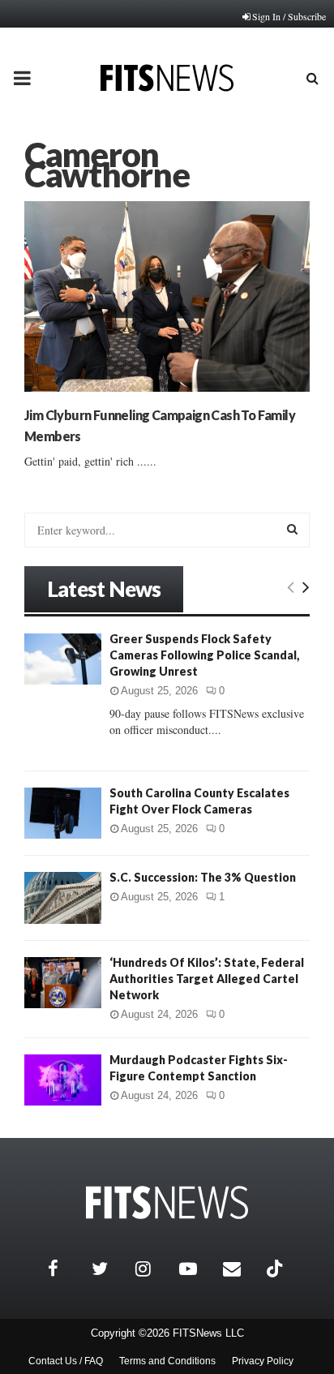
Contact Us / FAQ (65, 1361)
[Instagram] (153, 1268)
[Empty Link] (291, 586)
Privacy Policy (262, 1361)
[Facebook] (66, 1268)
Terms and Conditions (167, 1361)
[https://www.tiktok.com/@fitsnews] (276, 1268)
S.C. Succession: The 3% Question (202, 877)
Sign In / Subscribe (289, 16)
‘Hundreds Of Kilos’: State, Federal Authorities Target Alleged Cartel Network (206, 978)
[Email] (241, 1268)
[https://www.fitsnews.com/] (167, 1202)
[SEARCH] (292, 529)
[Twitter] (109, 1268)
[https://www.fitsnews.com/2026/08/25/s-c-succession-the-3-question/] (62, 897)
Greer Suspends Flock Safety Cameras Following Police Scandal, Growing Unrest (204, 655)
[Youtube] (197, 1268)
